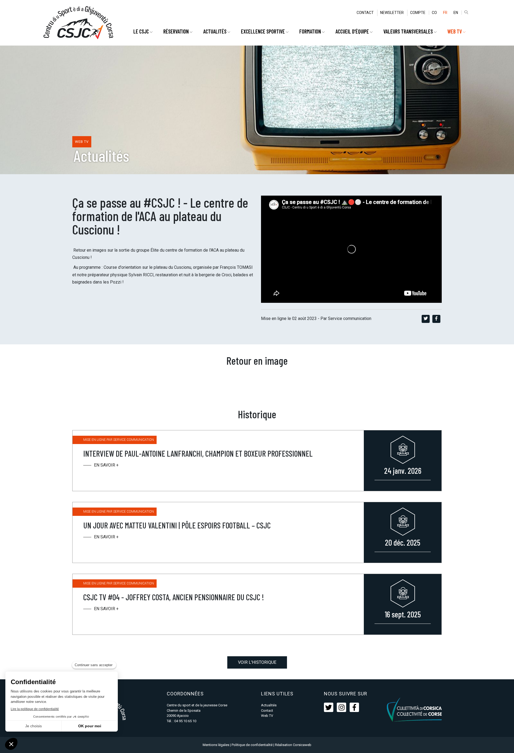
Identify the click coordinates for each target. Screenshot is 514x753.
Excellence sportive (263, 31)
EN (455, 12)
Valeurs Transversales (408, 31)
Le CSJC (141, 31)
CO (434, 12)
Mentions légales (216, 745)
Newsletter (392, 12)
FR (445, 12)
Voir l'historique (257, 662)
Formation (310, 31)
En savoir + (106, 465)
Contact (365, 12)
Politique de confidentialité (252, 745)
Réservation (176, 31)
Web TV (267, 716)
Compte (417, 12)
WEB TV (455, 31)
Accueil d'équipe (352, 31)
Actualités (215, 31)
